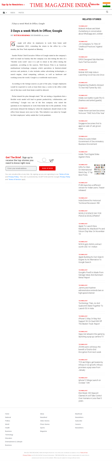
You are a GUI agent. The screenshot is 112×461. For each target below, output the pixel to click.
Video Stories (44, 421)
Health (7, 428)
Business (8, 431)
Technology (83, 26)
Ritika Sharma (22, 35)
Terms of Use (64, 174)
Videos (12, 13)
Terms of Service (14, 179)
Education (8, 438)
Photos (21, 13)
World (7, 424)
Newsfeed (43, 417)
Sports (42, 428)
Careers (78, 424)
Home (7, 414)
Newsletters (79, 417)
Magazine (43, 431)
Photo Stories (45, 424)
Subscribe (78, 421)
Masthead (78, 414)
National (8, 417)
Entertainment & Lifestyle (13, 442)
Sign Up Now (47, 168)
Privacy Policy (13, 177)
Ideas (42, 414)
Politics (7, 421)
